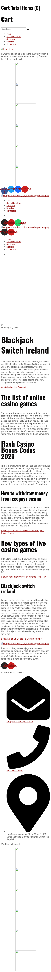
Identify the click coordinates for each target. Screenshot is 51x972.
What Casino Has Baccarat (13, 387)
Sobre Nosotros (14, 36)
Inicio (9, 34)
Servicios (11, 39)
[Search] (28, 29)
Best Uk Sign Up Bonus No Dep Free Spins (21, 639)
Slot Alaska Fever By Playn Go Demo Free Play (23, 576)
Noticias (10, 42)
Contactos (11, 44)
